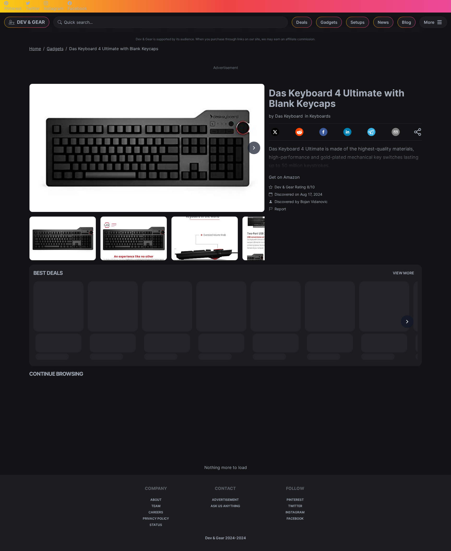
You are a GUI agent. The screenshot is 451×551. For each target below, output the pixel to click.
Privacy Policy (156, 518)
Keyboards (320, 116)
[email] (395, 132)
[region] (146, 148)
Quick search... (78, 22)
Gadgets (329, 22)
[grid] (225, 421)
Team (156, 506)
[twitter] (275, 132)
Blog (406, 22)
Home (35, 48)
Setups (358, 22)
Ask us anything (225, 506)
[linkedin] (347, 132)
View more (403, 273)
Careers (156, 512)
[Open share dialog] (417, 132)
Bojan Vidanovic (314, 201)
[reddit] (299, 132)
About (156, 500)
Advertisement (225, 500)
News (383, 22)
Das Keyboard (289, 116)
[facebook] (323, 132)
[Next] (254, 148)
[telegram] (371, 132)
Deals (301, 22)
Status (156, 525)
